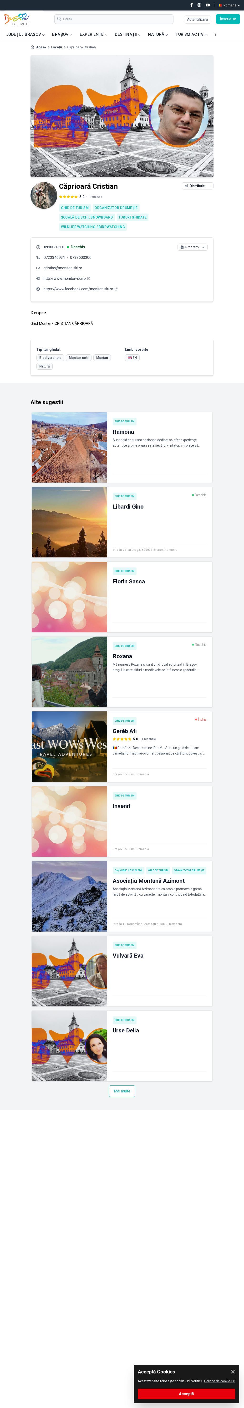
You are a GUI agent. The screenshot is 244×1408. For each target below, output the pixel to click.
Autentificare (197, 19)
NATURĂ (156, 34)
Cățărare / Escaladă (129, 870)
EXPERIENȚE (92, 34)
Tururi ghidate (133, 217)
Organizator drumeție (116, 208)
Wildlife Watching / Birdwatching (93, 227)
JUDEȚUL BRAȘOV (24, 34)
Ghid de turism (75, 208)
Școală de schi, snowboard (87, 217)
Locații (56, 47)
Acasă (41, 47)
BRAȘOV (61, 34)
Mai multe (122, 1091)
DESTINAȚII (126, 34)
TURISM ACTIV (189, 34)
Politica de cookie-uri (219, 1381)
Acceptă (186, 1394)
